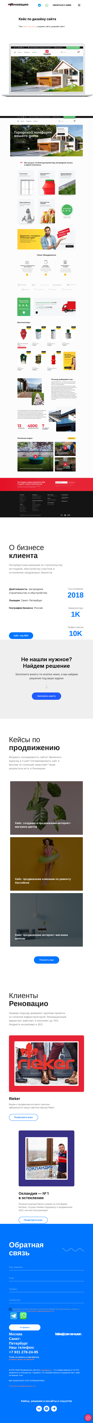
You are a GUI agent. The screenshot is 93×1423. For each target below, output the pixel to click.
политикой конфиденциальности (40, 1311)
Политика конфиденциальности (22, 1386)
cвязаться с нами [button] (62, 5)
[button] (46, 696)
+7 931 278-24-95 (23, 1352)
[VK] (39, 1409)
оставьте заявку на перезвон (21, 1359)
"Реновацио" (45, 1370)
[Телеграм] (54, 1409)
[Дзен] (46, 1409)
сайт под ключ (29, 26)
